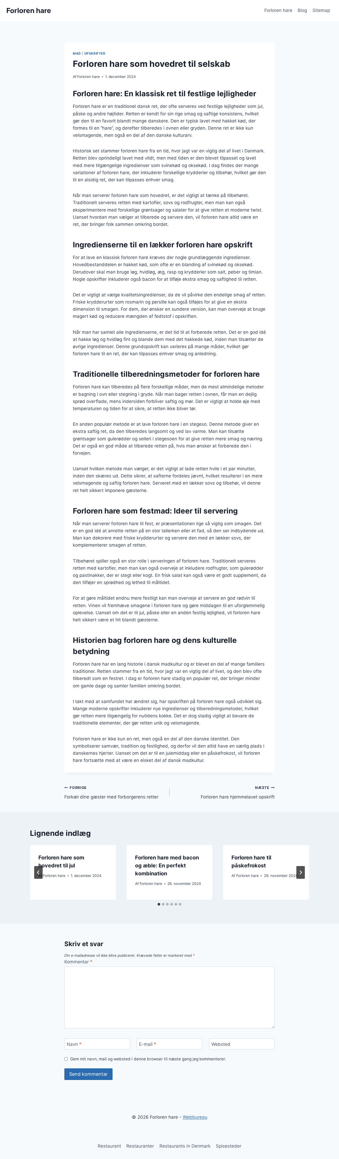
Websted (220, 1044)
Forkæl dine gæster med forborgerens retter (111, 792)
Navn (74, 1044)
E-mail (147, 1044)
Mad (77, 53)
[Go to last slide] (38, 872)
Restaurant (109, 1146)
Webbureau (195, 1117)
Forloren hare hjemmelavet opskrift (238, 792)
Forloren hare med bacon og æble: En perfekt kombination (167, 865)
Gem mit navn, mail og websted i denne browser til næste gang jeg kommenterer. (148, 1058)
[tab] (159, 904)
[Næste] (300, 872)
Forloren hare (278, 10)
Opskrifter (94, 53)
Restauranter (140, 1146)
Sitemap (321, 10)
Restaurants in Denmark (185, 1146)
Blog (302, 10)
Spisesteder (228, 1146)
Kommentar (78, 961)
